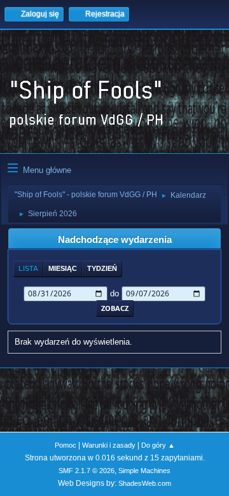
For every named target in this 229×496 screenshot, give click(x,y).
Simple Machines (144, 470)
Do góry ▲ (158, 445)
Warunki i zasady (108, 445)
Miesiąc (62, 268)
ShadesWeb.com (144, 483)
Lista (28, 268)
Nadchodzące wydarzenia (115, 240)
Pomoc (65, 445)
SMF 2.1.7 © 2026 (86, 470)
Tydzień (102, 268)
